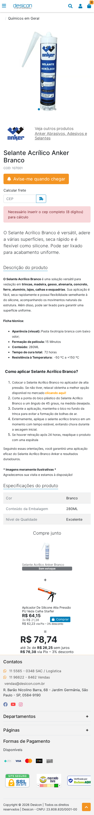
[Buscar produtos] (70, 6)
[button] (80, 6)
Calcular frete (14, 190)
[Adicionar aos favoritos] (27, 545)
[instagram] (21, 704)
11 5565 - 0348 (22, 671)
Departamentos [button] (19, 716)
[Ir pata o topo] (86, 807)
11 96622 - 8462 (23, 677)
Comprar (62, 619)
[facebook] (6, 704)
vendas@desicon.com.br (24, 683)
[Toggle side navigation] (4, 5)
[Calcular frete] (41, 199)
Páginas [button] (11, 730)
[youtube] (14, 704)
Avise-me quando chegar (38, 179)
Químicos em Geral (23, 18)
